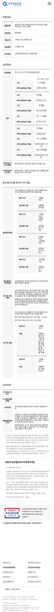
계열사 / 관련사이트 (12, 589)
